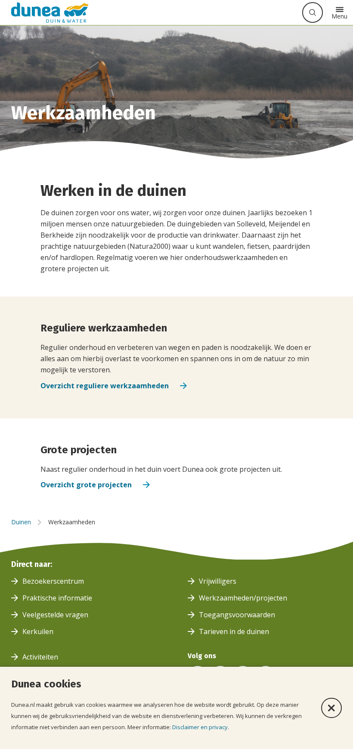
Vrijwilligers (217, 581)
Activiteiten (40, 657)
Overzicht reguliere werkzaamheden (104, 385)
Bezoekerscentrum (53, 581)
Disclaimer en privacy (200, 727)
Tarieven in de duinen (234, 631)
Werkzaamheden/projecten (243, 598)
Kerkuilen (37, 631)
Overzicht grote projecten (86, 484)
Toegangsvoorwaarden (237, 614)
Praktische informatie (57, 598)
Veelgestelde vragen (55, 614)
